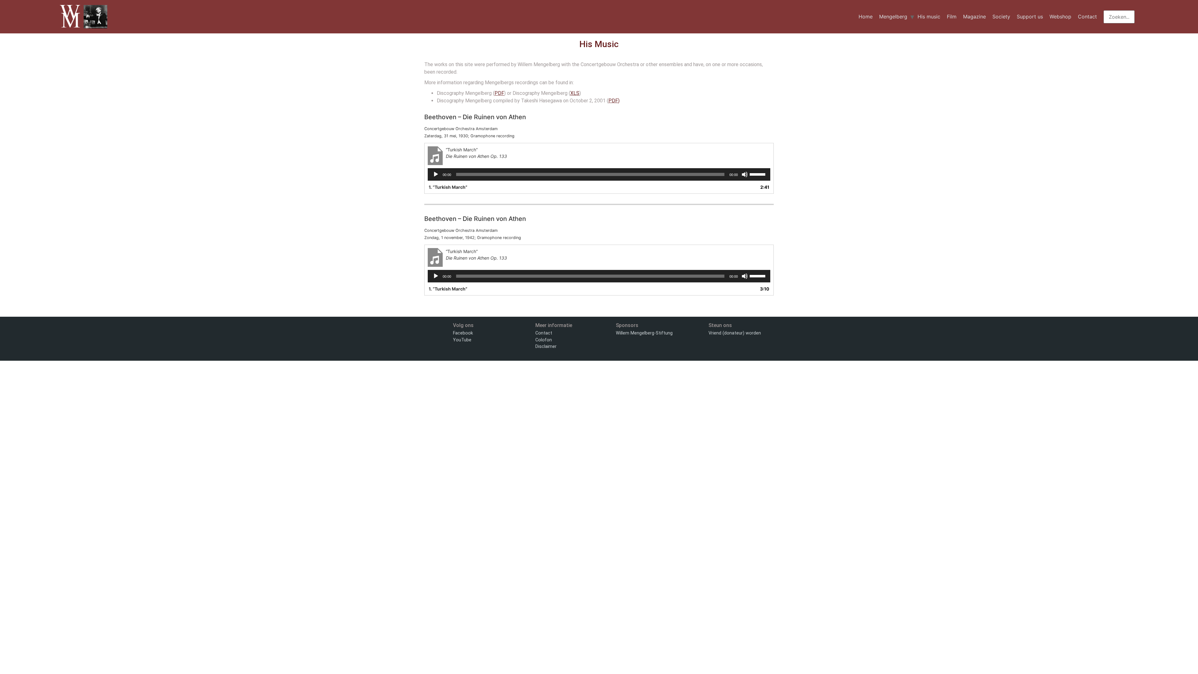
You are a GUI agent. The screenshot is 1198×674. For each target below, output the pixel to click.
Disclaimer (546, 346)
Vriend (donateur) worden (735, 333)
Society (1001, 16)
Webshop (1060, 16)
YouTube (462, 340)
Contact (1087, 16)
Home (866, 16)
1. (448, 187)
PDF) (614, 101)
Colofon (543, 340)
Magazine (974, 16)
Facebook (463, 333)
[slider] (758, 173)
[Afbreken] (745, 174)
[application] (599, 174)
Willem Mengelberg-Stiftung (644, 333)
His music (929, 16)
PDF (499, 93)
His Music (599, 44)
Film (952, 16)
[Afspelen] (436, 174)
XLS (574, 93)
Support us (1030, 16)
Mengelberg (893, 16)
